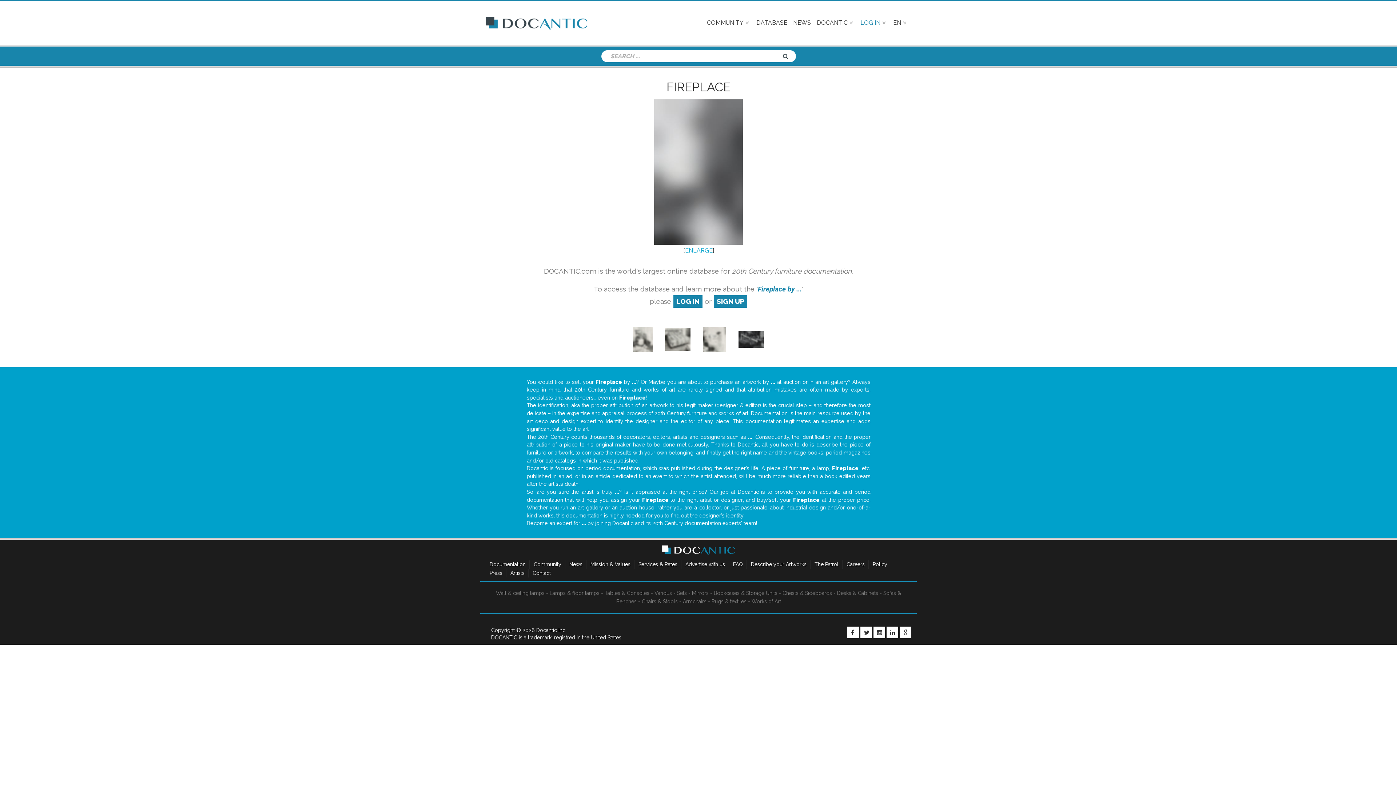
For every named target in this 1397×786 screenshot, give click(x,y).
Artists (517, 573)
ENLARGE (699, 250)
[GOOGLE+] (905, 632)
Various (663, 593)
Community (547, 564)
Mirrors (700, 593)
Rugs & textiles (729, 601)
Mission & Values (610, 564)
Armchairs (695, 601)
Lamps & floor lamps (575, 593)
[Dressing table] (642, 339)
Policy (880, 564)
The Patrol (827, 564)
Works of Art (766, 601)
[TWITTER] (866, 632)
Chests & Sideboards (807, 593)
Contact (542, 573)
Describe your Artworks (779, 564)
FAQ (738, 564)
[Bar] (714, 339)
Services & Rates (657, 564)
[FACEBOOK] (853, 632)
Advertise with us (705, 564)
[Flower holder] (751, 339)
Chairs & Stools (660, 601)
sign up (730, 301)
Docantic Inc (550, 630)
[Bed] (677, 339)
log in (688, 301)
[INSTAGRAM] (879, 632)
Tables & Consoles (627, 593)
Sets (682, 593)
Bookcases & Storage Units (745, 593)
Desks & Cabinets (857, 593)
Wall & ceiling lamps (520, 593)
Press (496, 573)
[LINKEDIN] (892, 632)
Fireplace (698, 87)
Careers (856, 564)
